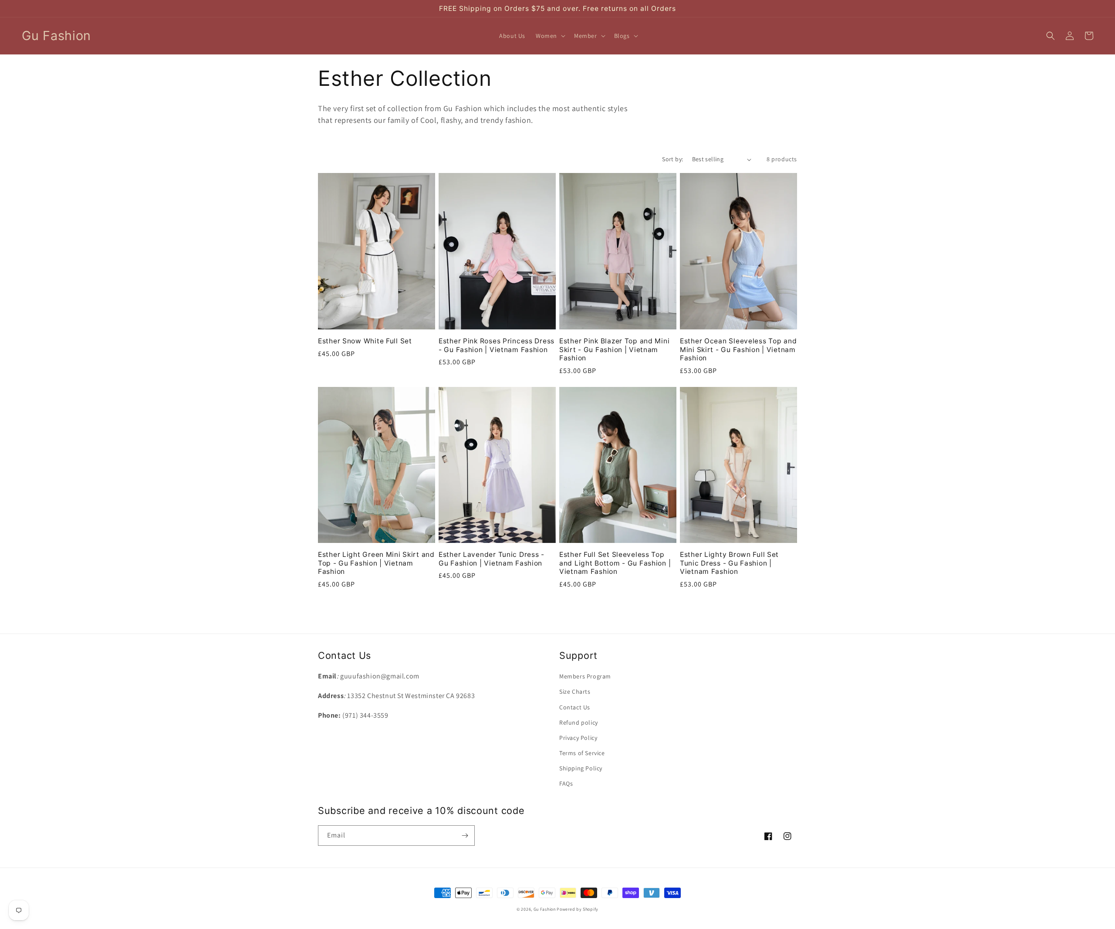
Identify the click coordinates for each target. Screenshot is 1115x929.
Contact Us (574, 707)
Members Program (585, 676)
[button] (549, 36)
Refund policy (578, 722)
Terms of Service (582, 753)
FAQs (566, 783)
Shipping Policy (580, 768)
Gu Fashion (545, 909)
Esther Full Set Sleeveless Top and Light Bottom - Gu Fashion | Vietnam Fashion (615, 563)
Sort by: (672, 159)
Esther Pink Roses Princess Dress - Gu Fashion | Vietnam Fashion (496, 345)
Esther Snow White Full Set (365, 341)
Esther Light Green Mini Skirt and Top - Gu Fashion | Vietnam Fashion (376, 563)
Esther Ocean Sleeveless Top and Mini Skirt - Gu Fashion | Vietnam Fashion (738, 349)
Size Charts (575, 691)
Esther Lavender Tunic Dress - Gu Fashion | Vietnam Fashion (491, 558)
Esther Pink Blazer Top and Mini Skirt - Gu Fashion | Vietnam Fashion (614, 349)
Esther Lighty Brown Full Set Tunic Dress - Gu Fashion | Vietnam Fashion (729, 563)
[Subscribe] (464, 835)
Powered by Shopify (577, 909)
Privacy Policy (578, 738)
